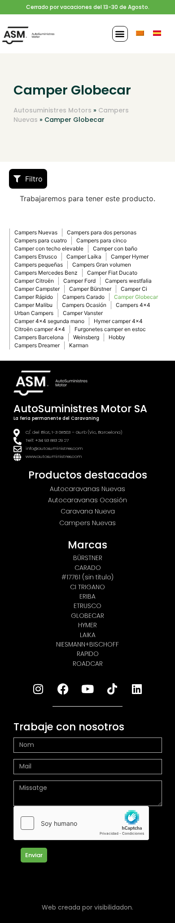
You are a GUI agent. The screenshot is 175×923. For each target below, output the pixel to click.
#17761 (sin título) (87, 577)
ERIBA (87, 596)
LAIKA (88, 634)
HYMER (87, 625)
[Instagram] (38, 688)
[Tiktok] (112, 688)
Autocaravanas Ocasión (87, 500)
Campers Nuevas (87, 522)
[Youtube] (87, 688)
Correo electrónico (44, 756)
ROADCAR (88, 663)
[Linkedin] (137, 688)
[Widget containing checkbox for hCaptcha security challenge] (81, 823)
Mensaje (26, 777)
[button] (120, 34)
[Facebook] (63, 688)
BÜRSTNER (87, 557)
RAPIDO (88, 653)
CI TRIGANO (87, 586)
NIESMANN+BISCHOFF (87, 644)
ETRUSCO (87, 605)
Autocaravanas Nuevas (87, 488)
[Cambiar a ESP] (157, 33)
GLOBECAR (87, 615)
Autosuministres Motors (52, 110)
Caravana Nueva (88, 511)
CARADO (87, 567)
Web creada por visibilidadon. (87, 907)
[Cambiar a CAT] (140, 33)
